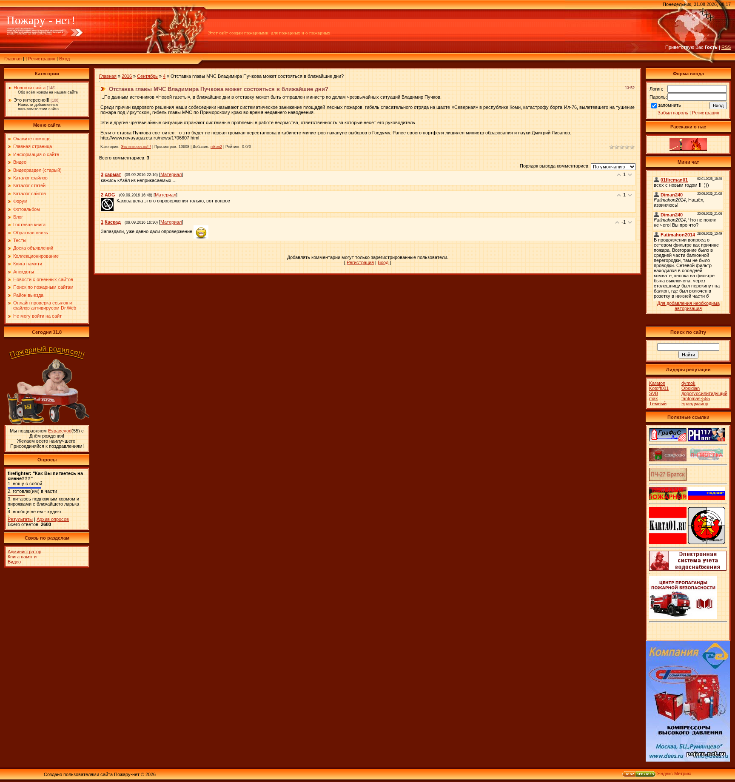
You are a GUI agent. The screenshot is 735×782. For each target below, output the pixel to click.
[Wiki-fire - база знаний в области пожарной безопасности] (706, 542)
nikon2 (216, 147)
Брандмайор (694, 403)
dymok (688, 383)
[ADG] (116, 200)
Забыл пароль (673, 112)
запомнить (669, 105)
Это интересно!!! (31, 99)
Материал (171, 174)
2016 (127, 76)
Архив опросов (53, 519)
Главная (13, 58)
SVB (653, 393)
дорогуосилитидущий (704, 393)
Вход (64, 58)
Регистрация (41, 58)
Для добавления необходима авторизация (688, 306)
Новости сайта (30, 87)
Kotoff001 (659, 388)
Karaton (657, 383)
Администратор (24, 551)
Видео (14, 561)
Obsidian (690, 388)
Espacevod (59, 430)
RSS (726, 47)
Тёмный (658, 403)
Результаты (20, 519)
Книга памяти (22, 556)
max (653, 398)
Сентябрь (147, 76)
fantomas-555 (695, 398)
